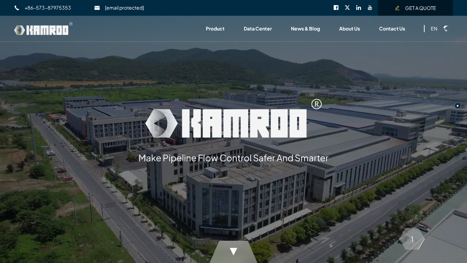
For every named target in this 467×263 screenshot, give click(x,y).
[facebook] (339, 8)
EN (434, 28)
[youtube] (372, 8)
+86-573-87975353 (48, 7)
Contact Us (392, 28)
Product (215, 28)
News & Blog (305, 28)
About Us (349, 28)
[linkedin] (361, 8)
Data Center (258, 28)
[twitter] (350, 8)
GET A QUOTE (420, 8)
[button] (457, 106)
